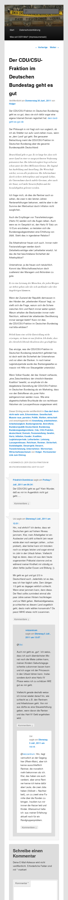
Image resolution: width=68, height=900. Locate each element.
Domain (26, 433)
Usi (20, 644)
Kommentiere (21, 503)
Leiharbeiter (34, 439)
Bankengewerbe (34, 423)
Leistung (45, 439)
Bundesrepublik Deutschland (23, 426)
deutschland (15, 433)
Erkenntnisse (31, 414)
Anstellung (37, 420)
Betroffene (48, 423)
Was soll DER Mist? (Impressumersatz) (28, 36)
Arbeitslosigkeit (17, 423)
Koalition (37, 436)
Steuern (39, 445)
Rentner (41, 442)
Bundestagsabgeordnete (21, 430)
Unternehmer (33, 448)
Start (12, 29)
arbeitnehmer (50, 420)
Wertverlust (46, 448)
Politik (35, 417)
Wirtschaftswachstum (20, 451)
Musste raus (15, 417)
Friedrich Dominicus (23, 479)
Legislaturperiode (18, 439)
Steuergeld (28, 445)
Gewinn (50, 433)
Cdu (37, 430)
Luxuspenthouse (17, 442)
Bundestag (44, 426)
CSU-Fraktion (46, 430)
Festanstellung (38, 433)
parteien (26, 417)
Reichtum (31, 442)
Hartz (11, 436)
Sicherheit (51, 442)
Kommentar (22, 883)
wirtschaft (52, 417)
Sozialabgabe (15, 445)
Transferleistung (17, 448)
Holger (12, 103)
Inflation (19, 436)
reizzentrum (31, 630)
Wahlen (42, 417)
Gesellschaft (45, 414)
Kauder (28, 436)
